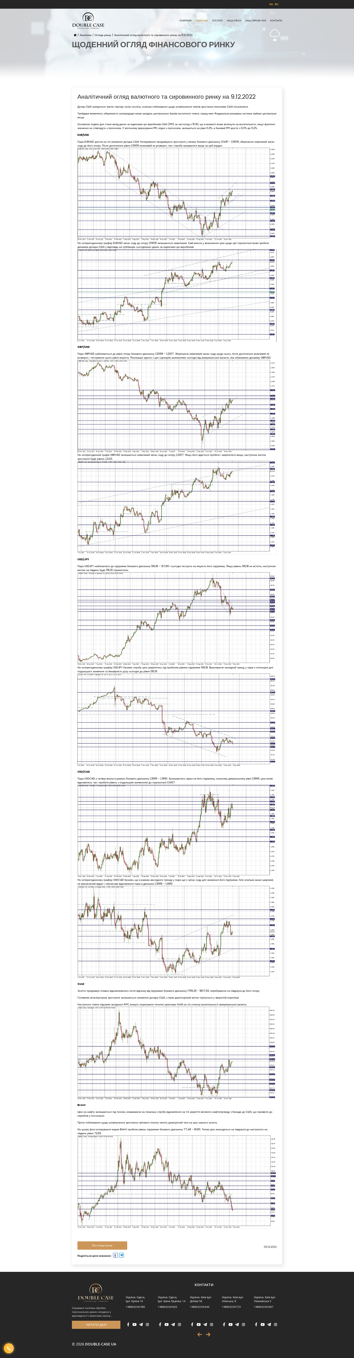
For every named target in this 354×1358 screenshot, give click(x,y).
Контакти (276, 20)
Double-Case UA (94, 1344)
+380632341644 (199, 1307)
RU (276, 4)
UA (271, 4)
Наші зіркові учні (255, 20)
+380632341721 (231, 1307)
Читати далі (96, 1325)
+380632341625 (167, 1307)
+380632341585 (135, 1307)
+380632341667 (263, 1307)
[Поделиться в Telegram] (121, 1256)
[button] (199, 1334)
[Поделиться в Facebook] (115, 1256)
